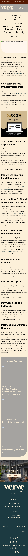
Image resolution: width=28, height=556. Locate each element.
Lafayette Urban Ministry (19, 213)
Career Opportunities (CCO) (19, 93)
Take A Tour (12, 475)
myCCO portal (7, 102)
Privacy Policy (13, 547)
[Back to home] (7, 8)
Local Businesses (14, 16)
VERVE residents (17, 73)
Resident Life (18, 20)
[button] (26, 8)
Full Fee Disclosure (14, 548)
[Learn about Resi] (14, 551)
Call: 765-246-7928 (14, 503)
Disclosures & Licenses (21, 547)
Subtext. (10, 545)
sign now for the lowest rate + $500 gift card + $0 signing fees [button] (14, 2)
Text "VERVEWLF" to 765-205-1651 (14, 506)
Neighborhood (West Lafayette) (13, 19)
